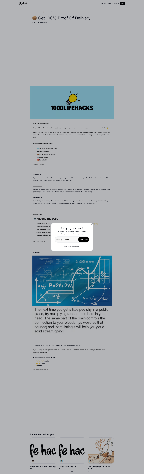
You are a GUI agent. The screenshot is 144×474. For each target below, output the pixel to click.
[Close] (91, 224)
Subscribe (84, 240)
